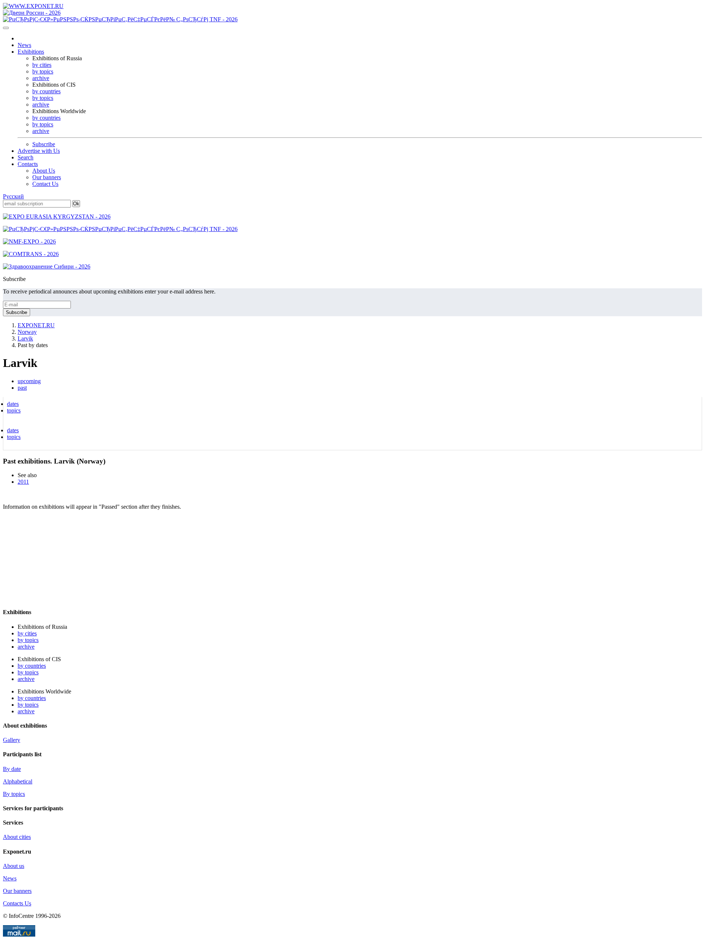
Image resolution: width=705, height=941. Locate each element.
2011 (23, 482)
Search (25, 157)
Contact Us (45, 184)
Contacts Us (17, 903)
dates (13, 404)
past (22, 388)
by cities (41, 65)
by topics (42, 71)
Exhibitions (31, 51)
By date (12, 769)
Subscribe (43, 144)
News (24, 45)
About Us (43, 170)
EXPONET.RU (36, 325)
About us (13, 866)
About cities (17, 837)
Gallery (11, 740)
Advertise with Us (39, 151)
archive (40, 78)
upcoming (29, 381)
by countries (46, 91)
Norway (27, 332)
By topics (14, 794)
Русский (13, 196)
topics (14, 410)
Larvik (25, 338)
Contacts (28, 164)
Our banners (46, 177)
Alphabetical (17, 781)
